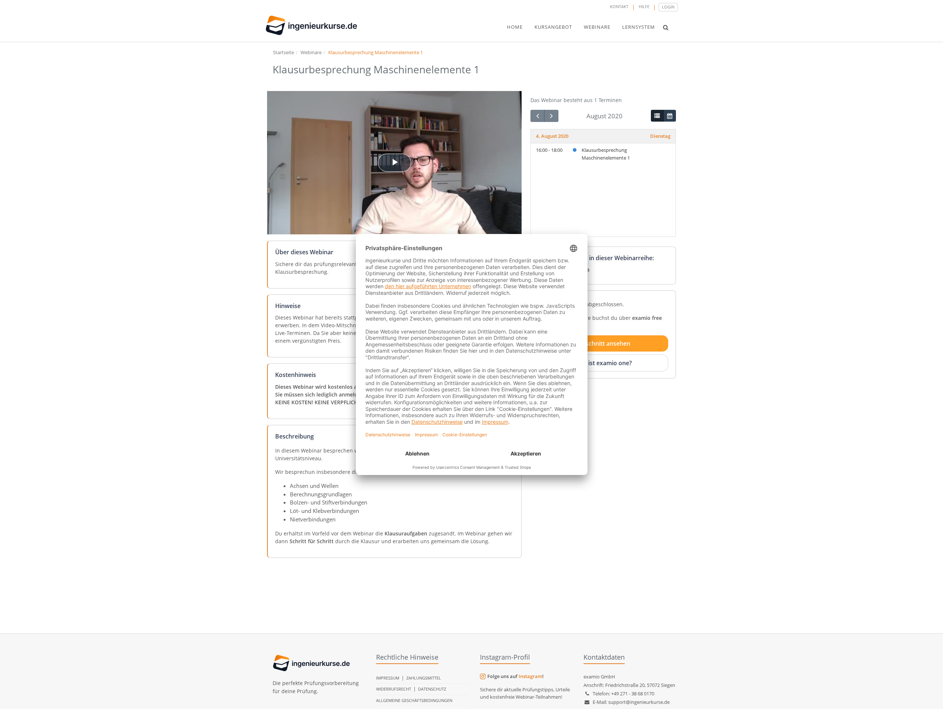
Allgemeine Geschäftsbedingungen (414, 700)
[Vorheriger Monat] (537, 116)
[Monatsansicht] (669, 116)
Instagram (530, 676)
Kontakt (619, 6)
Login (668, 7)
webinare (597, 27)
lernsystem (638, 27)
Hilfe (644, 6)
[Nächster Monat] (551, 116)
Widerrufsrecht (393, 689)
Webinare (311, 52)
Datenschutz (432, 689)
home (515, 27)
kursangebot (553, 27)
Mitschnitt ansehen (603, 343)
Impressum (387, 678)
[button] (665, 27)
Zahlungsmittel (423, 678)
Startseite (283, 52)
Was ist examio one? (603, 363)
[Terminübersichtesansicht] (657, 116)
